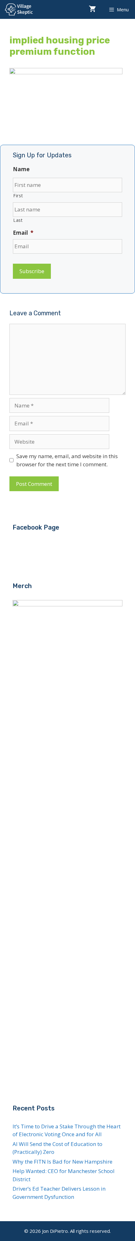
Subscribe (31, 271)
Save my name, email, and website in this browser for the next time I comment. (67, 460)
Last (18, 220)
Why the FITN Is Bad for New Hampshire (62, 1161)
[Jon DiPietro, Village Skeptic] (19, 9)
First (18, 196)
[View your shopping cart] (92, 9)
